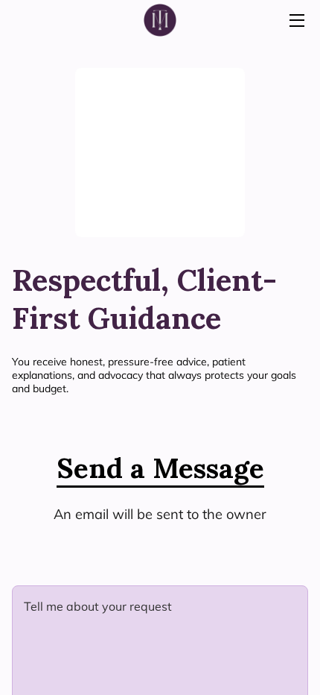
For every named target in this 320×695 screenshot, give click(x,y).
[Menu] (296, 20)
